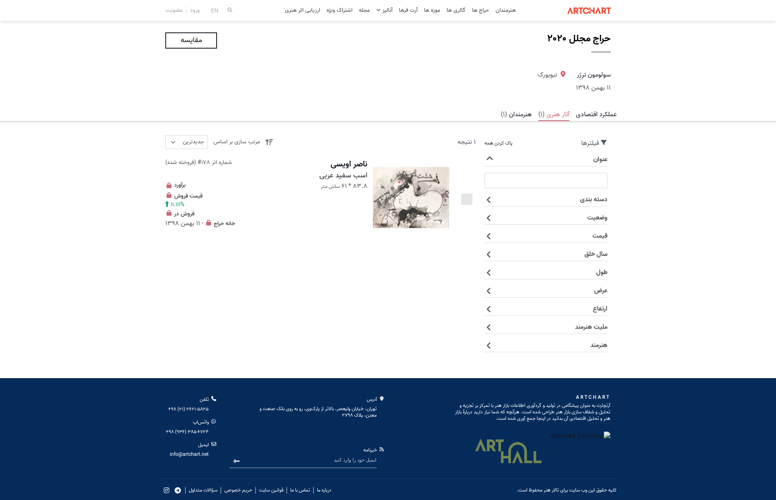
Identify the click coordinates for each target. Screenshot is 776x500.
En (215, 10)
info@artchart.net (189, 454)
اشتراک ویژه (339, 10)
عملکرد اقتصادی (596, 114)
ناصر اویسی (349, 164)
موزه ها (432, 10)
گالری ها (456, 10)
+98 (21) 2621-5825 (188, 409)
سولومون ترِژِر (594, 75)
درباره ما (324, 490)
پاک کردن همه (498, 143)
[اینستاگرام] (166, 490)
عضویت (174, 10)
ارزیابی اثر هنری (302, 10)
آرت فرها (408, 10)
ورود (195, 10)
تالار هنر (551, 490)
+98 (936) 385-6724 (187, 432)
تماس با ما (300, 490)
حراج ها (480, 10)
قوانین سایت (271, 490)
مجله (364, 10)
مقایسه (191, 40)
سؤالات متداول (203, 490)
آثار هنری (553, 114)
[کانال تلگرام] (178, 490)
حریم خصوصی (238, 490)
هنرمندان (506, 10)
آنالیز (386, 10)
